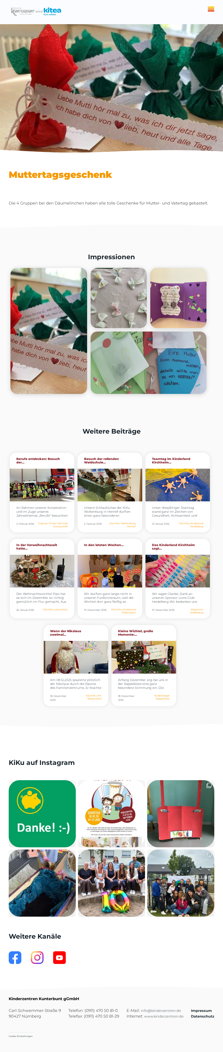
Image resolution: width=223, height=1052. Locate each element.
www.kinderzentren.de (164, 1016)
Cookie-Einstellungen (21, 1036)
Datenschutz (202, 1016)
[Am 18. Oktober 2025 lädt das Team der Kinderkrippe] (111, 813)
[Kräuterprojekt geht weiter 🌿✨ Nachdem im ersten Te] (42, 883)
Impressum (201, 1011)
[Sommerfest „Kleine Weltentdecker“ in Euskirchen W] (180, 883)
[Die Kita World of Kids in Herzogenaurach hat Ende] (180, 813)
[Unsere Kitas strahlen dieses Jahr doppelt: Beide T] (42, 813)
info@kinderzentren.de (161, 1011)
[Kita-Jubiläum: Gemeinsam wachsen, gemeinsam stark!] (111, 883)
